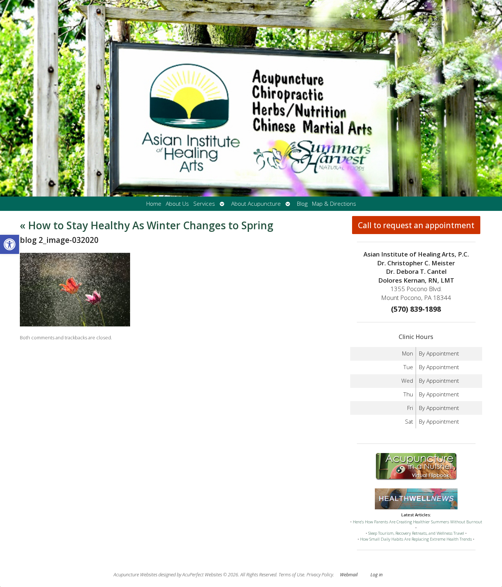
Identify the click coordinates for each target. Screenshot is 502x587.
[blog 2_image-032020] (75, 324)
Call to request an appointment (416, 225)
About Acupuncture (256, 204)
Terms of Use (291, 575)
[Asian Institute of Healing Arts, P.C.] (251, 98)
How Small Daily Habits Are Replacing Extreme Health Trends (416, 539)
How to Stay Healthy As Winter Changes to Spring (146, 225)
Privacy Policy (319, 575)
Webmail (349, 575)
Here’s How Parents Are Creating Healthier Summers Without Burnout (417, 521)
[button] (9, 244)
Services (204, 204)
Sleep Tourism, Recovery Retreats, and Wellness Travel (416, 533)
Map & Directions (334, 204)
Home (153, 204)
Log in (376, 575)
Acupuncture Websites (135, 575)
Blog (302, 204)
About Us (177, 204)
